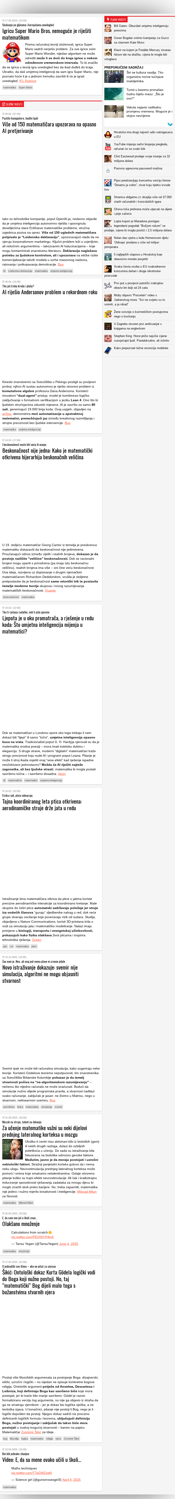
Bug (61, 264)
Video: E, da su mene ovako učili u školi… (41, 1459)
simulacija (46, 1107)
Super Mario (25, 87)
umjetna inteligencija (30, 429)
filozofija (14, 1438)
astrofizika (9, 1107)
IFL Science (27, 81)
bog (5, 1438)
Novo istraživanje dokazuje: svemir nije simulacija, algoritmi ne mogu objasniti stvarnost (40, 973)
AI (4, 271)
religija (49, 1438)
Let (11, 946)
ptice (34, 946)
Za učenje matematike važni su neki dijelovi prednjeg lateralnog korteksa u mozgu (44, 1131)
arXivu (6, 414)
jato (5, 946)
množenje (24, 1251)
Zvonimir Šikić (31, 1432)
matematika (9, 87)
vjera (58, 1438)
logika (24, 1438)
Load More (139, 364)
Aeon (62, 774)
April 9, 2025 (71, 1479)
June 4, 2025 (68, 1244)
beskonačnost (11, 597)
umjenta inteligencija (61, 271)
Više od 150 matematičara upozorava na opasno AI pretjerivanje (49, 127)
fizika (20, 1107)
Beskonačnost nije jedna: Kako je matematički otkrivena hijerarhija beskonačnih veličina (47, 453)
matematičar (15, 780)
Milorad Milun (87, 1191)
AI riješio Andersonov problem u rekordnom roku (49, 292)
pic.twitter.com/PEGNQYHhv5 (32, 1237)
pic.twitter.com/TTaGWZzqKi (31, 1473)
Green (36, 940)
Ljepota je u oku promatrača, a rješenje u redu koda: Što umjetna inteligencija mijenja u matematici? (48, 624)
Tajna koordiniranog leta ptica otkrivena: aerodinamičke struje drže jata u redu (42, 804)
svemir (58, 1107)
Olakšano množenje (21, 1223)
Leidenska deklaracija (20, 271)
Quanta (50, 590)
